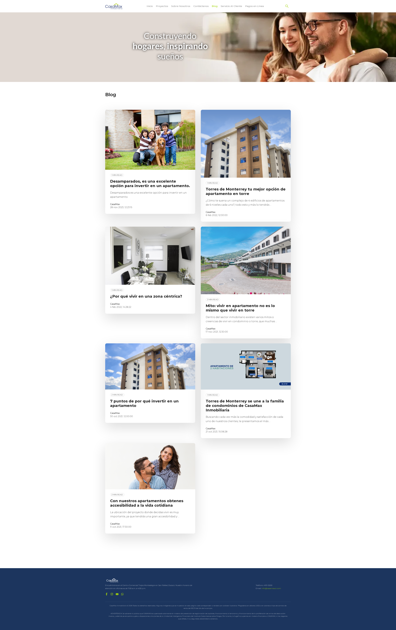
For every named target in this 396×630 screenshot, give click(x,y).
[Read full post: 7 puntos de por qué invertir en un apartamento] (150, 366)
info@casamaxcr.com (271, 588)
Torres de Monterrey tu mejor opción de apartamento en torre (246, 191)
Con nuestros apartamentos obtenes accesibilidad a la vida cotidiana (146, 503)
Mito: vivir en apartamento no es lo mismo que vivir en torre (240, 307)
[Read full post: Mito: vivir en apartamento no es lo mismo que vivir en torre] (246, 260)
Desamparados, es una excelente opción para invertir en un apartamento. (150, 183)
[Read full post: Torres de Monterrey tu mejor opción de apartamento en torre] (246, 144)
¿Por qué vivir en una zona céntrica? (146, 296)
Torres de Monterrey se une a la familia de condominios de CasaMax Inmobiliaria (245, 405)
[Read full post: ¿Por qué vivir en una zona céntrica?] (150, 256)
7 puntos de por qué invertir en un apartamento (144, 403)
